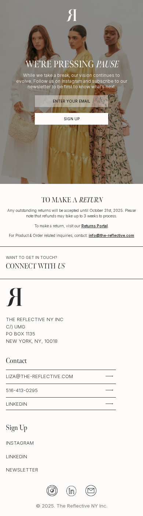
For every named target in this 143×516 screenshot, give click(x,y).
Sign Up (72, 119)
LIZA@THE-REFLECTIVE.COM (39, 376)
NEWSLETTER (22, 470)
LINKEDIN (16, 404)
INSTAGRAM (20, 443)
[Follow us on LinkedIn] (72, 490)
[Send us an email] (91, 490)
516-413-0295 (22, 390)
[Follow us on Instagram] (52, 490)
